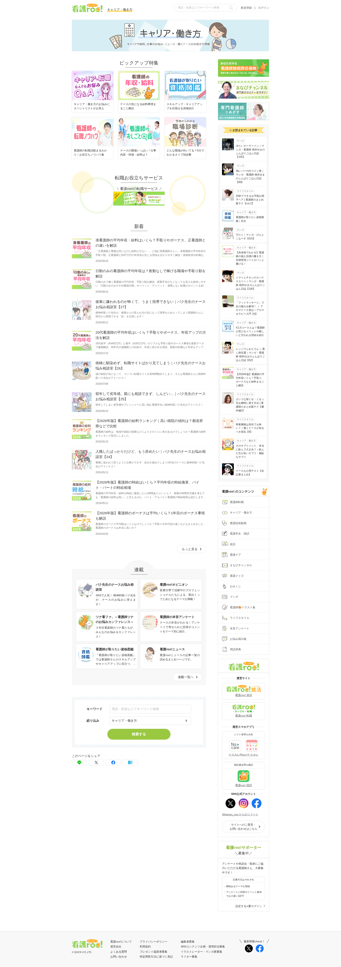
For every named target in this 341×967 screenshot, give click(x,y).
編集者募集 (188, 941)
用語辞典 (235, 649)
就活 (232, 544)
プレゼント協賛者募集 (153, 951)
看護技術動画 (238, 523)
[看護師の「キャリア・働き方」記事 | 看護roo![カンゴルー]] (130, 762)
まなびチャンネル (241, 565)
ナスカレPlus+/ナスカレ (244, 754)
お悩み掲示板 (238, 638)
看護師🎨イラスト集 (242, 607)
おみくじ (235, 586)
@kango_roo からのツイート (240, 814)
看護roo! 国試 (243, 785)
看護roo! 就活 (243, 695)
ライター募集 (189, 956)
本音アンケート (239, 628)
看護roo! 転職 (243, 715)
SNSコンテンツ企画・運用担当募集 (203, 946)
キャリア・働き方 (241, 512)
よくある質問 (118, 951)
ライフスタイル (239, 617)
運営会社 (115, 946)
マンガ (234, 596)
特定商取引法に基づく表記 (156, 956)
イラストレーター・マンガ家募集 (201, 951)
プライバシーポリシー (153, 941)
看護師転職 (237, 502)
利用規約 (145, 946)
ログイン (263, 7)
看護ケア (235, 554)
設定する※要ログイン (248, 906)
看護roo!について (121, 941)
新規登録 (246, 7)
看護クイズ (237, 575)
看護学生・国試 (239, 533)
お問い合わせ (118, 956)
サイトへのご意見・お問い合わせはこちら (243, 826)
